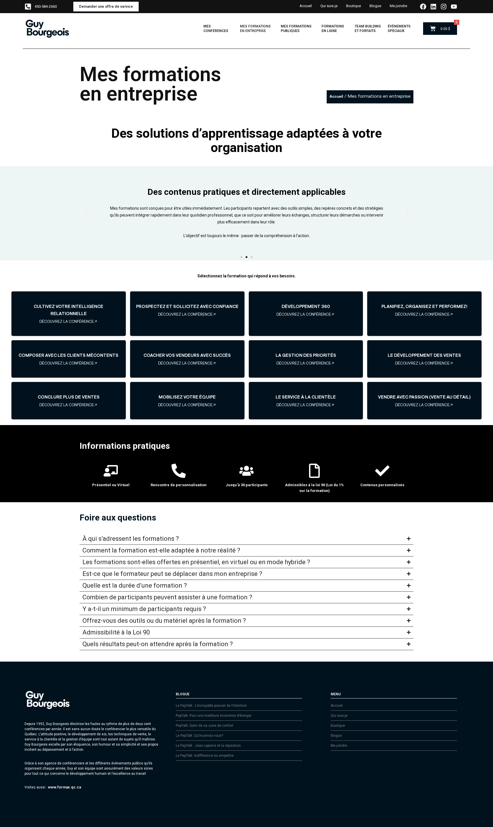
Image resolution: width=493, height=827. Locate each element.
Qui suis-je (329, 6)
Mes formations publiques (296, 28)
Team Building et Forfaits (368, 28)
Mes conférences (215, 28)
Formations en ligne (333, 28)
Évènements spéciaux (399, 28)
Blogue (375, 6)
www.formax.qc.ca (64, 787)
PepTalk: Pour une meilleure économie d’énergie (213, 716)
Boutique (353, 6)
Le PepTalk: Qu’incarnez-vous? (199, 736)
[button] (86, 213)
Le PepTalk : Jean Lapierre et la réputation (208, 746)
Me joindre (398, 6)
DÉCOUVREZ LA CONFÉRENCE (66, 321)
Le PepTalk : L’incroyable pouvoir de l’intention (211, 706)
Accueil (306, 6)
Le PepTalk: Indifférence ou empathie (205, 756)
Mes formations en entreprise (255, 28)
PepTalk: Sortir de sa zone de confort (204, 726)
